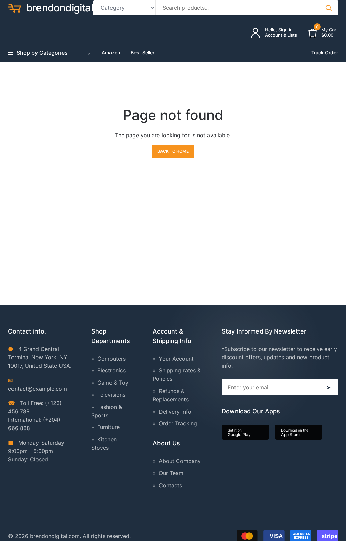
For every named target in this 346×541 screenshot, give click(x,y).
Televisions (111, 394)
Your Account (176, 358)
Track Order (324, 52)
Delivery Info (175, 411)
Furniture (108, 427)
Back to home (173, 151)
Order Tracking (178, 423)
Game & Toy (112, 382)
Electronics (111, 370)
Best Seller (142, 52)
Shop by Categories (54, 52)
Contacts (170, 485)
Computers (111, 358)
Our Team (171, 473)
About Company (180, 461)
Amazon (111, 52)
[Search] (328, 7)
